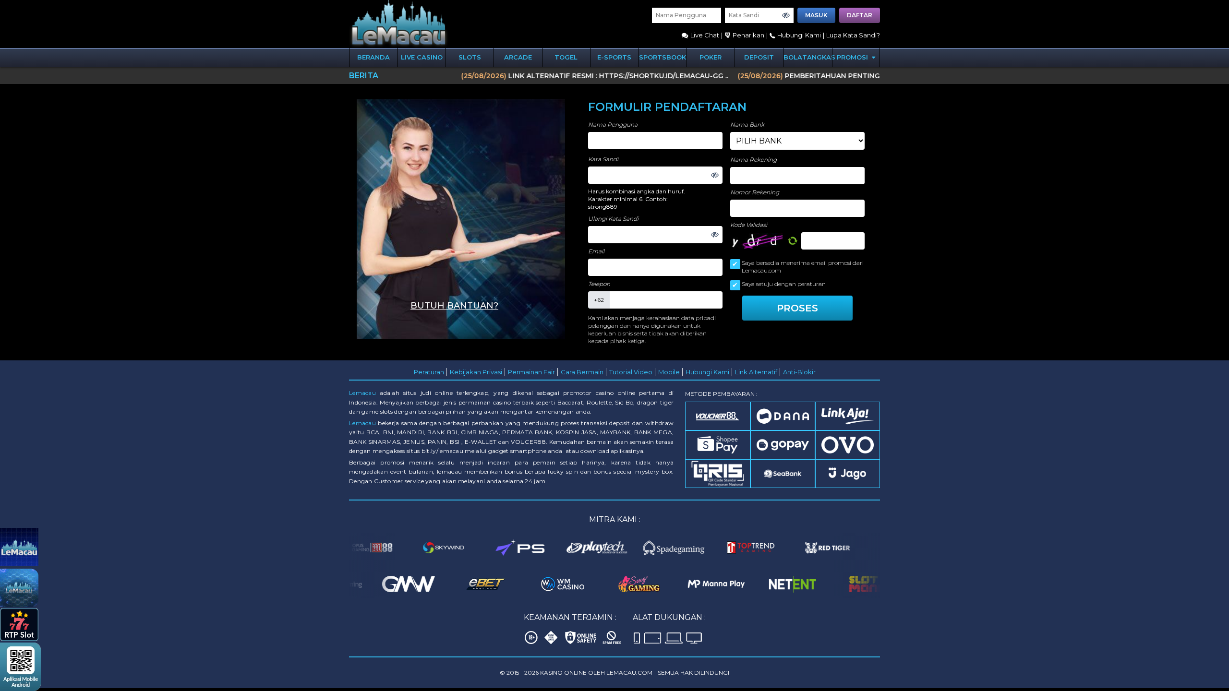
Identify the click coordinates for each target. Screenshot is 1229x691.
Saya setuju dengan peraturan (784, 283)
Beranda (373, 57)
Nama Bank (747, 124)
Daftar (859, 15)
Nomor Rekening (754, 192)
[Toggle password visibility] (786, 15)
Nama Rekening (753, 159)
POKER (710, 57)
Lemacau (362, 392)
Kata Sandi (603, 159)
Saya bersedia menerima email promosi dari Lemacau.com (803, 266)
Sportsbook (662, 57)
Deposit (759, 57)
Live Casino (422, 57)
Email (596, 251)
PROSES (797, 308)
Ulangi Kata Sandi (613, 218)
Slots (469, 57)
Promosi (853, 57)
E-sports (614, 57)
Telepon (599, 283)
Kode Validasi (748, 224)
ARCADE (518, 57)
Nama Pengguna (613, 124)
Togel (566, 57)
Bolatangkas (807, 57)
